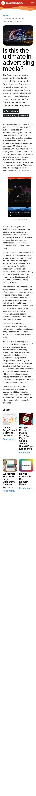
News (5, 15)
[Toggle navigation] (32, 3)
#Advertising (11, 111)
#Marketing (10, 115)
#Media (24, 115)
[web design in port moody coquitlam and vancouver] (13, 3)
